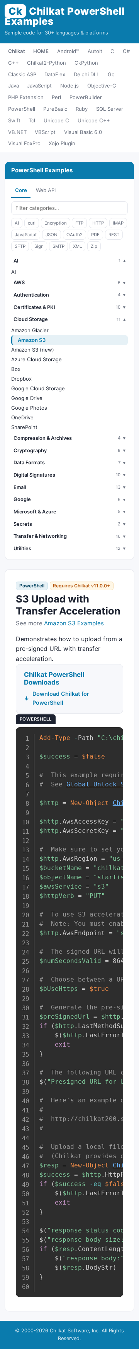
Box (15, 369)
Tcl (32, 120)
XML (77, 246)
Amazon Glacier (30, 330)
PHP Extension (26, 97)
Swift (14, 120)
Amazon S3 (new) (32, 350)
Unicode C (56, 120)
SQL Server (109, 109)
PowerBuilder (86, 97)
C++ (13, 63)
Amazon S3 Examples (74, 623)
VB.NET (17, 132)
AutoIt (95, 51)
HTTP (98, 223)
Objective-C (101, 85)
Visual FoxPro (24, 143)
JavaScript (39, 85)
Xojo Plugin (62, 143)
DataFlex (54, 74)
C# (126, 51)
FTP (79, 223)
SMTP (58, 246)
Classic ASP (22, 74)
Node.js (69, 85)
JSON (52, 234)
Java (13, 85)
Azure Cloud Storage (36, 359)
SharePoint (24, 427)
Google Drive (26, 398)
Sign (39, 246)
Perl (56, 97)
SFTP (20, 246)
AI (17, 223)
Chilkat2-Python (46, 63)
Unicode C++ (94, 120)
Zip (94, 246)
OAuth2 (74, 234)
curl (32, 223)
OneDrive (22, 417)
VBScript (45, 132)
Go (111, 74)
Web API (46, 190)
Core (21, 190)
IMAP (118, 223)
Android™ (68, 51)
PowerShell (21, 109)
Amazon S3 (32, 340)
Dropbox (21, 379)
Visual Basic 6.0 (83, 132)
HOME (41, 51)
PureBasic (55, 109)
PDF (95, 234)
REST (113, 234)
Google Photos (29, 408)
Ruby (82, 109)
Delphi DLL (86, 74)
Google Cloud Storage (38, 388)
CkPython (86, 63)
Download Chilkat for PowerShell (60, 698)
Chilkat (16, 51)
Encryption (55, 223)
